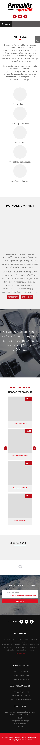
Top (37, 41)
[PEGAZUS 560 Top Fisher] (20, 441)
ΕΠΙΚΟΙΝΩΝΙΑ (27, 297)
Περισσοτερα (20, 654)
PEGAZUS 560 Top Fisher (20, 455)
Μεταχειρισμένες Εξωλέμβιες (20, 696)
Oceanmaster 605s (20, 520)
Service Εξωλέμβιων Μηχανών (21, 700)
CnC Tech (21, 740)
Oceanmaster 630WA (20, 488)
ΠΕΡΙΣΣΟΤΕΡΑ (13, 297)
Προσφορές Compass (21, 679)
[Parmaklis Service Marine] (20, 7)
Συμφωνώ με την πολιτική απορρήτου (23, 595)
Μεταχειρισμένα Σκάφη (21, 675)
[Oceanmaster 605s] (20, 506)
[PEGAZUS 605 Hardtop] (20, 409)
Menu (6, 24)
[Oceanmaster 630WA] (20, 473)
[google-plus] (32, 622)
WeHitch (29, 740)
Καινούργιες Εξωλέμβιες (21, 692)
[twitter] (26, 622)
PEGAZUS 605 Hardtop (20, 423)
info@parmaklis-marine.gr (20, 721)
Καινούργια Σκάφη (21, 671)
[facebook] (21, 622)
